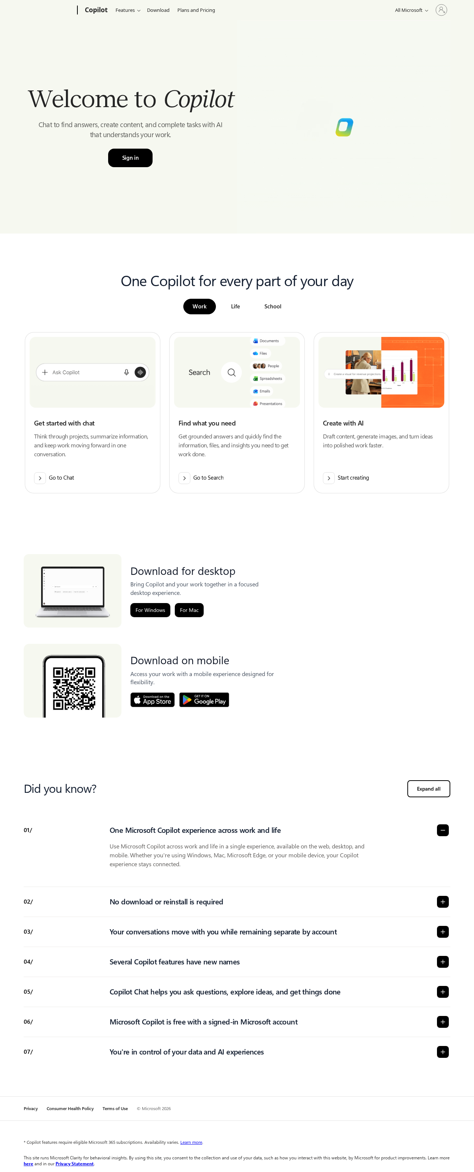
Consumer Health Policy (70, 1108)
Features (125, 10)
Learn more (191, 1142)
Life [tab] (235, 306)
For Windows (150, 610)
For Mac (189, 610)
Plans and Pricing (196, 10)
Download (158, 10)
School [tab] (272, 306)
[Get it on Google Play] (204, 699)
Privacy (31, 1108)
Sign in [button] (130, 158)
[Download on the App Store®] (152, 699)
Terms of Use (115, 1108)
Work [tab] (200, 306)
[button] (92, 412)
